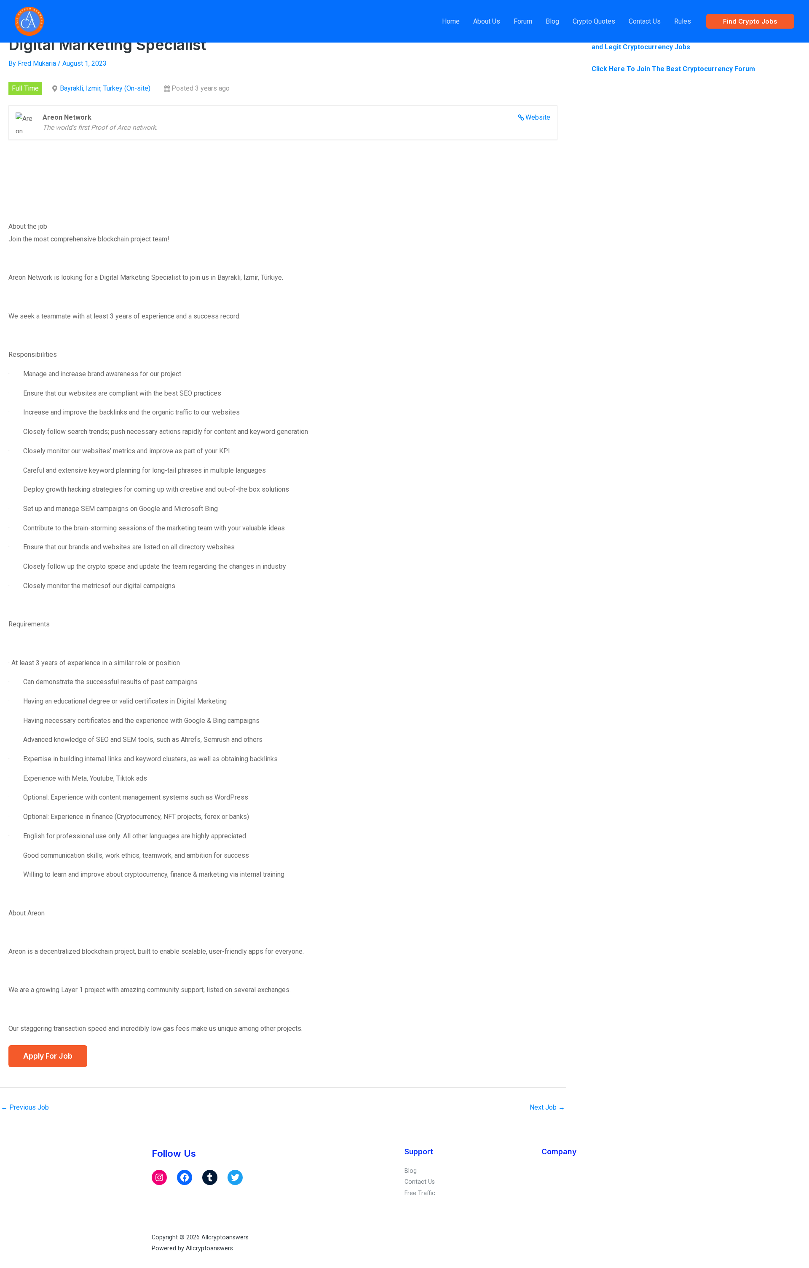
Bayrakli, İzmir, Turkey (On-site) (105, 88)
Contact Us (645, 21)
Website (537, 117)
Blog (552, 21)
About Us (486, 21)
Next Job (547, 1107)
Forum (523, 21)
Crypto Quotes (594, 21)
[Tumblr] (209, 1177)
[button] (750, 21)
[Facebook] (184, 1177)
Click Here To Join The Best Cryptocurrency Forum (673, 69)
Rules (682, 21)
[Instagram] (159, 1177)
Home (451, 21)
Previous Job (25, 1107)
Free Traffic (419, 1193)
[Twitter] (235, 1177)
